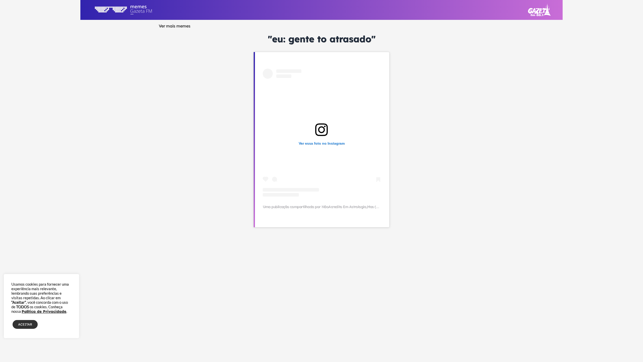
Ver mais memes (174, 25)
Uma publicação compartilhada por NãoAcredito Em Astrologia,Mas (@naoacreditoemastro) (338, 206)
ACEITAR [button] (25, 324)
